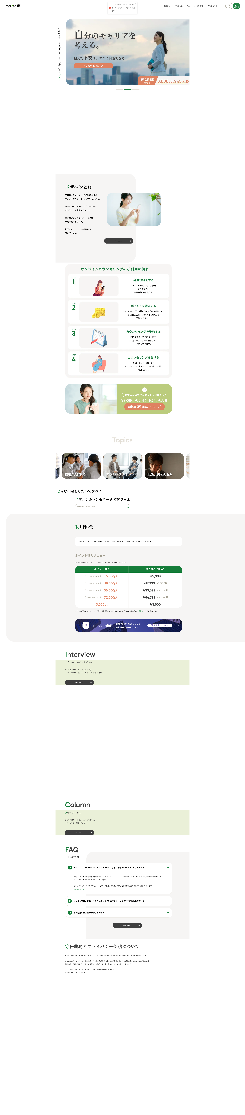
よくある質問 (198, 6)
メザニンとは (178, 6)
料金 (188, 6)
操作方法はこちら (80, 890)
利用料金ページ (142, 611)
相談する (167, 6)
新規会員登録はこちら (141, 406)
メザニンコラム (212, 6)
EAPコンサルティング (93, 66)
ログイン (229, 7)
